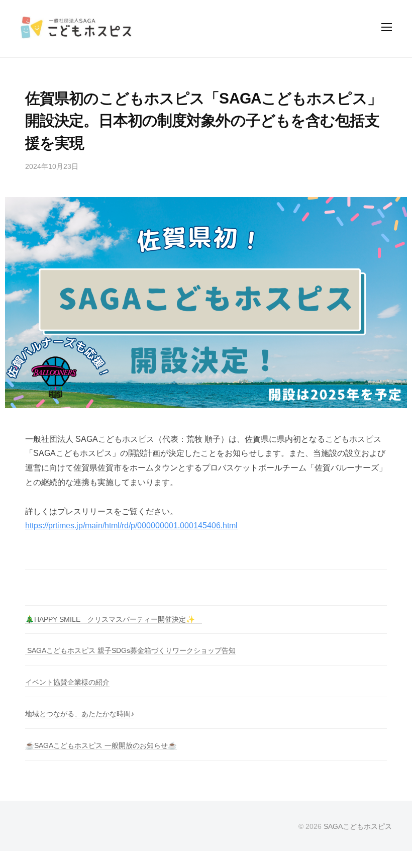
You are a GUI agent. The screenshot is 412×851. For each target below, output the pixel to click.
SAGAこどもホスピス (358, 826)
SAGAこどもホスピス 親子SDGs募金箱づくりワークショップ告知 (130, 650)
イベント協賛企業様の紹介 (67, 682)
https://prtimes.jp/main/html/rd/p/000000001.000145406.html (131, 525)
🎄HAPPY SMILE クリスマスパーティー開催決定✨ (113, 619)
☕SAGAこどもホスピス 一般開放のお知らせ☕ (101, 745)
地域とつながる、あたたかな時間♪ (79, 714)
